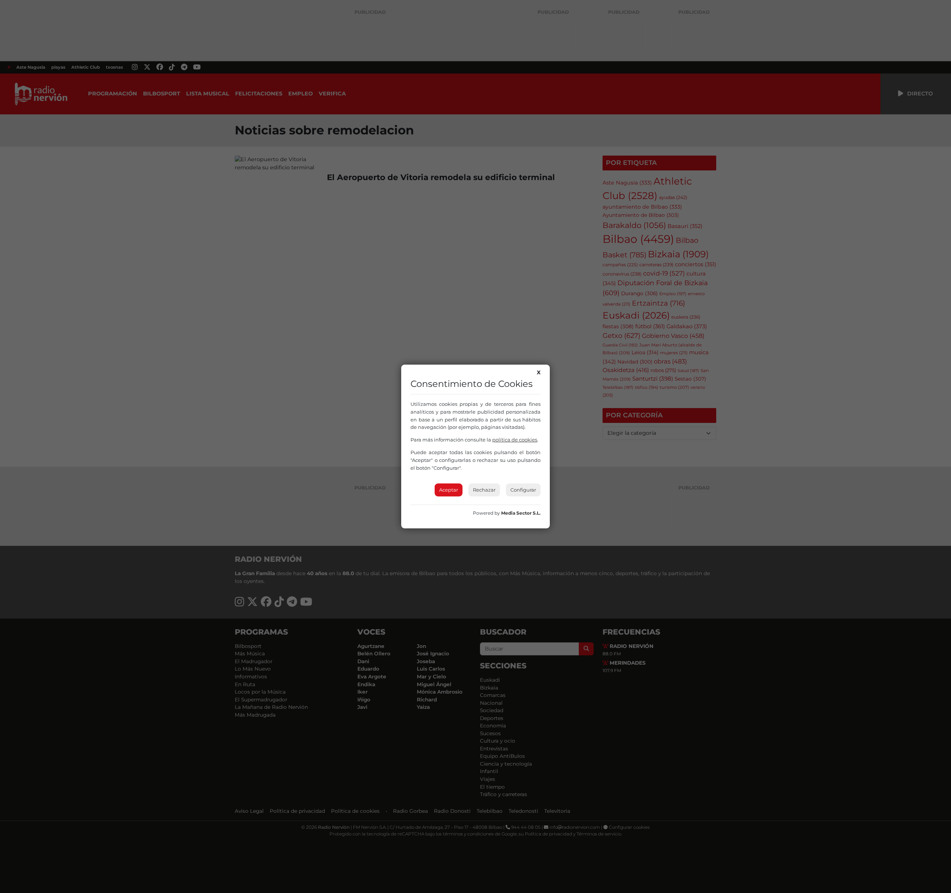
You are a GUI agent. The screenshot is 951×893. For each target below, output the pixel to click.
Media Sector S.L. (521, 513)
